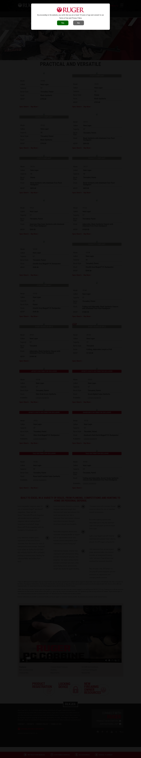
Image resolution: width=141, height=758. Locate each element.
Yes (62, 23)
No (78, 23)
